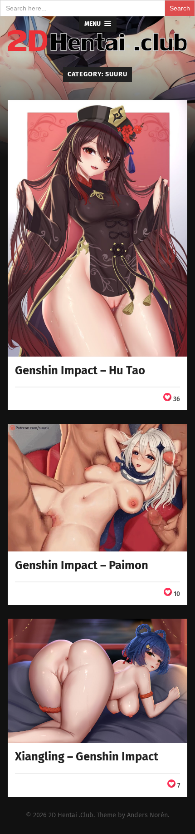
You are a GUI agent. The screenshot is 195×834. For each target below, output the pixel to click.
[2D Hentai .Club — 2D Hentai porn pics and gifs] (97, 40)
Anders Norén (147, 815)
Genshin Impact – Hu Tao (80, 370)
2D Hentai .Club (71, 815)
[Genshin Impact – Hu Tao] (97, 228)
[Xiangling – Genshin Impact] (97, 681)
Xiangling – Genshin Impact (86, 757)
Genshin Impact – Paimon (81, 565)
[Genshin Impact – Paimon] (97, 487)
